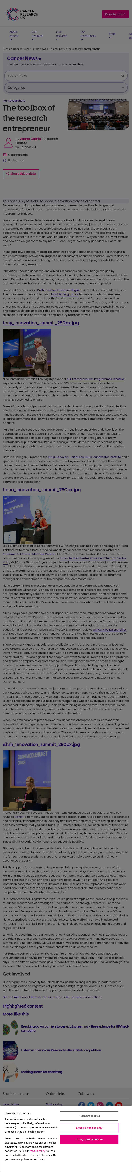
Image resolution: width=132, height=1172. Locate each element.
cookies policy (37, 1151)
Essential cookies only (89, 1128)
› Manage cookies (89, 1116)
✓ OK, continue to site (89, 1139)
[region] (66, 1139)
